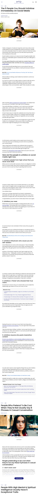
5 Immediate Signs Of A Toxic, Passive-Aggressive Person (17, 294)
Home (2, 5)
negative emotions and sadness (10, 325)
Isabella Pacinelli (4, 15)
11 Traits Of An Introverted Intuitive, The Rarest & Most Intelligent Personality (18, 299)
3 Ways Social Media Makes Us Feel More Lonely (18, 375)
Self (5, 6)
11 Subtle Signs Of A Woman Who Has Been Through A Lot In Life (18, 296)
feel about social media (15, 150)
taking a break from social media (17, 102)
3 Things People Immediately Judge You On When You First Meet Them (19, 292)
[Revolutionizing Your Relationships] (19, 2)
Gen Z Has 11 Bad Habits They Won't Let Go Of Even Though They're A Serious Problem (19, 393)
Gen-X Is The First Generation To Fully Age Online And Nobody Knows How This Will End (18, 387)
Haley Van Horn (4, 413)
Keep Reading (19, 478)
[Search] (33, 2)
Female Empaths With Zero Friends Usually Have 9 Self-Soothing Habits (19, 390)
